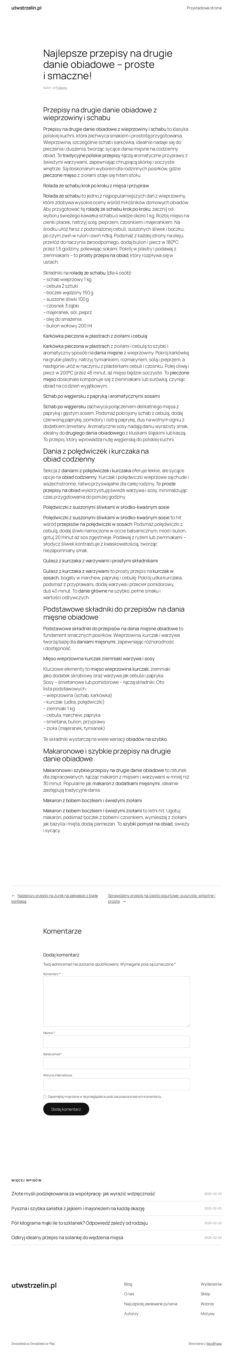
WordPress (214, 1343)
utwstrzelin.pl (26, 8)
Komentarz (52, 974)
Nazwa (49, 1033)
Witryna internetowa (57, 1075)
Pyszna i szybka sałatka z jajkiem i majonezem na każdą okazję (77, 1208)
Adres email (52, 1054)
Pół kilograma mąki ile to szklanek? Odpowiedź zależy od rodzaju (79, 1223)
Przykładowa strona (204, 7)
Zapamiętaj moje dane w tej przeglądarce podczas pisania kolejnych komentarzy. (104, 1096)
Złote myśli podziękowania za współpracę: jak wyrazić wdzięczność (83, 1193)
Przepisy (61, 87)
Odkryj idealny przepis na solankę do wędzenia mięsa (67, 1237)
